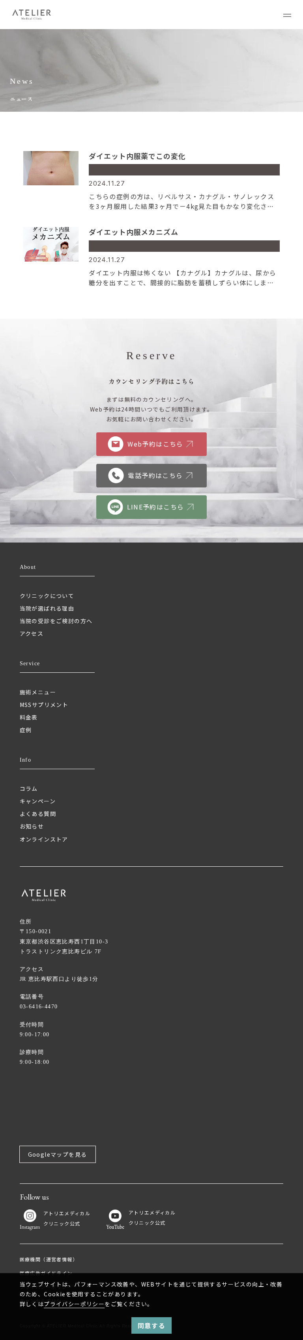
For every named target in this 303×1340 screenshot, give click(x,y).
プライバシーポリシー (74, 1304)
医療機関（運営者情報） (49, 1259)
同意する (151, 1325)
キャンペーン (38, 801)
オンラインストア (44, 839)
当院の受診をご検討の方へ (56, 621)
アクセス (32, 633)
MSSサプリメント (44, 705)
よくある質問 (38, 814)
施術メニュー (38, 692)
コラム (29, 788)
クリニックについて (47, 596)
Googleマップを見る (57, 1154)
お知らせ (32, 826)
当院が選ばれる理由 (47, 608)
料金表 (29, 717)
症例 (26, 730)
